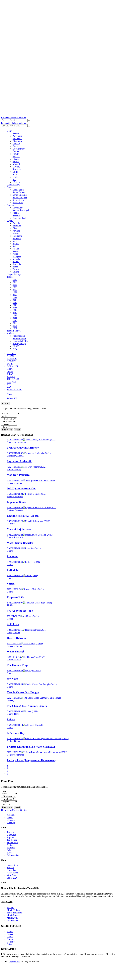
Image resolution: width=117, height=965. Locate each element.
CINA (10, 369)
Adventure (17, 136)
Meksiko (16, 259)
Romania (17, 264)
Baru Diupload (19, 218)
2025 (15, 282)
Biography (17, 141)
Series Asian (18, 200)
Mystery (16, 166)
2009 (15, 323)
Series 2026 (12, 878)
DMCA (16, 346)
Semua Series (13, 865)
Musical (16, 164)
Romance (17, 169)
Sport (15, 174)
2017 (15, 302)
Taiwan (16, 269)
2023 (15, 287)
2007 (15, 328)
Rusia (15, 266)
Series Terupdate (14, 912)
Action (16, 133)
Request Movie (19, 338)
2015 (15, 307)
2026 (15, 279)
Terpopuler (17, 207)
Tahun (10, 277)
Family (16, 154)
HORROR (12, 358)
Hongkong (17, 236)
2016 (15, 305)
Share (26, 810)
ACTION (11, 353)
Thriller (16, 177)
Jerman (16, 233)
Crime (15, 146)
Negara (10, 220)
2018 (15, 300)
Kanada (16, 251)
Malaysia (17, 256)
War (14, 179)
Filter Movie (7, 430)
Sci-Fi (15, 172)
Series (9, 187)
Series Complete (20, 197)
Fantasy (16, 156)
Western (16, 182)
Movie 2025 (12, 918)
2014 (15, 310)
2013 (15, 313)
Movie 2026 (12, 842)
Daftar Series (18, 190)
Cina (15, 228)
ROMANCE (13, 366)
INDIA (10, 371)
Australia (17, 225)
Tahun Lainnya (14, 330)
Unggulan (11, 835)
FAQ (15, 348)
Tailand (16, 272)
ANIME (10, 356)
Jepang (16, 248)
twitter (10, 817)
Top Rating (12, 840)
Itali (14, 246)
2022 (15, 289)
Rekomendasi (19, 336)
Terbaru (10, 832)
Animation (17, 138)
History (16, 159)
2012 (15, 315)
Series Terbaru (19, 192)
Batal (17, 430)
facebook (11, 815)
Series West (18, 202)
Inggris (16, 243)
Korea (15, 254)
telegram (11, 820)
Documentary (19, 149)
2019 (15, 297)
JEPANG (11, 374)
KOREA (11, 376)
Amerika (16, 223)
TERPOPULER (14, 389)
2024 (15, 284)
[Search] (29, 120)
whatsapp (11, 822)
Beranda (10, 907)
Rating (16, 213)
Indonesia (17, 238)
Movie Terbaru (13, 910)
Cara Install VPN (20, 341)
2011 (15, 318)
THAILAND (13, 379)
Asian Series (12, 872)
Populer (10, 205)
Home (4, 810)
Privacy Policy (19, 343)
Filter (21, 810)
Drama (16, 151)
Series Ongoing (20, 195)
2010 (15, 320)
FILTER (5, 403)
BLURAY (11, 381)
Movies (15, 810)
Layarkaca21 (14, 961)
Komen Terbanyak (21, 210)
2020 (15, 295)
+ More (10, 333)
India (15, 241)
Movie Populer (13, 915)
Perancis (16, 231)
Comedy (16, 143)
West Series (12, 875)
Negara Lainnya (14, 274)
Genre (9, 131)
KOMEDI (11, 361)
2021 (15, 292)
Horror (16, 161)
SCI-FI (10, 364)
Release (16, 215)
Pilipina (16, 261)
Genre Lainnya (13, 184)
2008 (15, 325)
